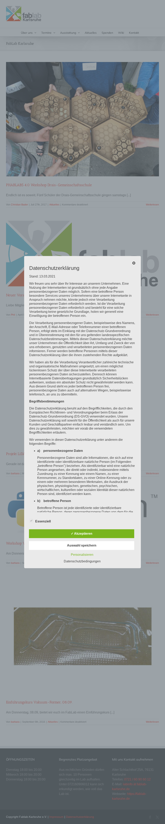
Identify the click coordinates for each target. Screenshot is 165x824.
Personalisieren (82, 554)
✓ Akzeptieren (81, 533)
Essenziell (43, 521)
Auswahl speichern (81, 545)
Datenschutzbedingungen (82, 561)
